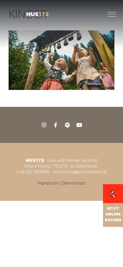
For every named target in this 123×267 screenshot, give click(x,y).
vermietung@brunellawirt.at (80, 172)
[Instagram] (44, 125)
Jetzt (113, 209)
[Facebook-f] (56, 125)
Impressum (48, 183)
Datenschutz (74, 183)
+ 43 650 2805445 (32, 172)
